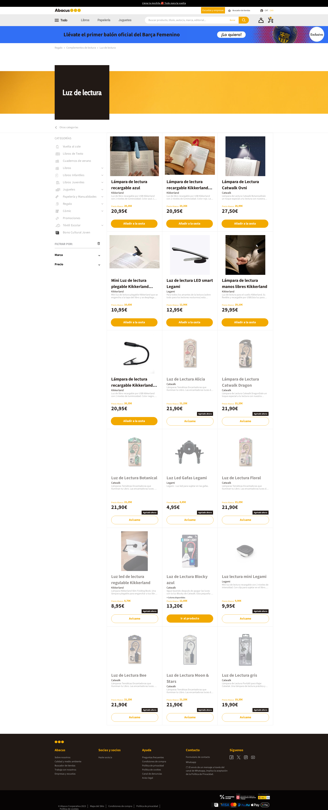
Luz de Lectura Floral (241, 478)
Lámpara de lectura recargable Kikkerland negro (132, 385)
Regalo (59, 48)
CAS (271, 10)
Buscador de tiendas (65, 765)
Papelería (104, 20)
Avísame (190, 421)
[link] (81, 146)
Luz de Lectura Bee (128, 675)
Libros (85, 20)
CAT (266, 10)
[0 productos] (270, 22)
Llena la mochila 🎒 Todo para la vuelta (164, 3)
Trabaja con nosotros (65, 769)
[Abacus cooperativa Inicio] (69, 11)
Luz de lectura (108, 48)
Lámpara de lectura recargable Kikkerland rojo (187, 188)
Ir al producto (190, 618)
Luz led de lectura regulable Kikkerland (130, 580)
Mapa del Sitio (97, 806)
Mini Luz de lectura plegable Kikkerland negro (130, 286)
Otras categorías (68, 127)
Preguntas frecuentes (153, 757)
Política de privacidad (153, 765)
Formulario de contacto (198, 757)
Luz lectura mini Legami (244, 577)
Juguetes (125, 20)
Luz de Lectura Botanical (134, 478)
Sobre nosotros (62, 757)
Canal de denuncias (152, 774)
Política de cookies (151, 769)
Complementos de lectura (81, 48)
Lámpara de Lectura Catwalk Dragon (240, 382)
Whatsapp (191, 762)
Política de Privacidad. (202, 774)
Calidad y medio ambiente (68, 761)
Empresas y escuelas (65, 774)
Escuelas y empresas (213, 10)
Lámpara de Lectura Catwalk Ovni (240, 185)
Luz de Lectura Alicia (186, 379)
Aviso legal (147, 778)
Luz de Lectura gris (239, 675)
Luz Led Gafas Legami (187, 478)
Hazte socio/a (105, 757)
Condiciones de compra (154, 761)
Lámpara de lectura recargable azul (129, 185)
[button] (261, 21)
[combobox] (181, 20)
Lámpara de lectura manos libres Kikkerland (244, 283)
